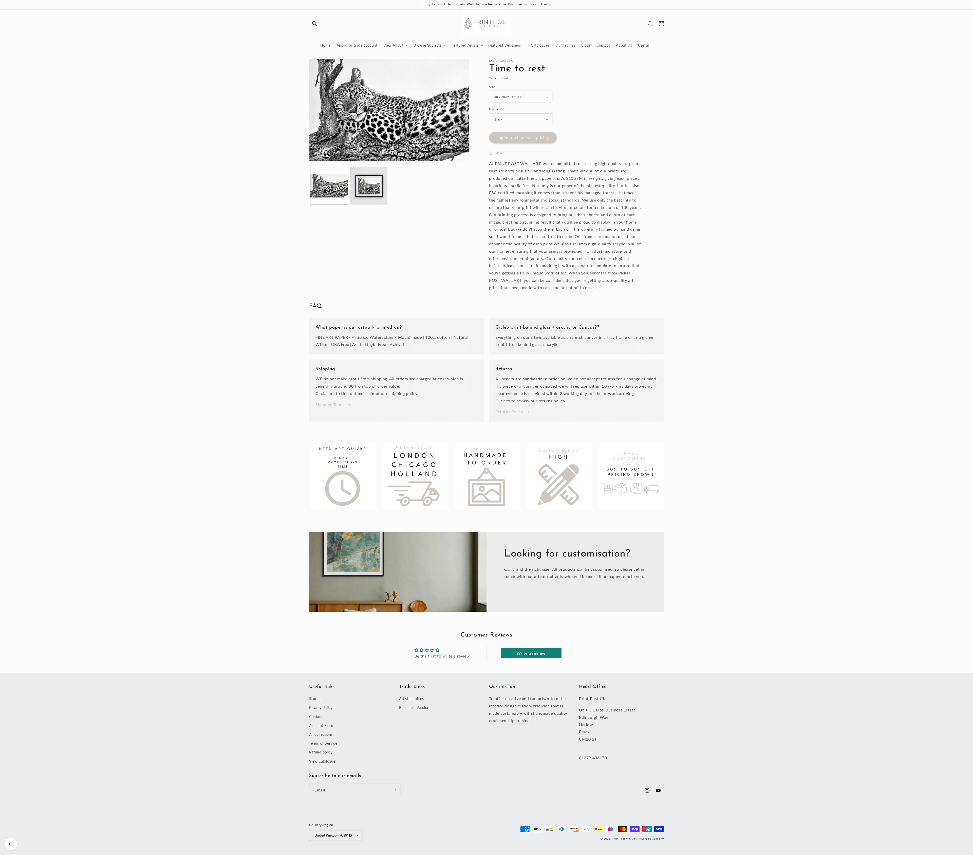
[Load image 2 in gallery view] (368, 186)
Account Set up (322, 725)
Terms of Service (323, 743)
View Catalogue (322, 761)
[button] (314, 23)
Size (492, 87)
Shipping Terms (329, 404)
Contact (316, 716)
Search (315, 699)
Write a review (530, 653)
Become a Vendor (414, 707)
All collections (321, 734)
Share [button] (499, 153)
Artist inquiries (411, 699)
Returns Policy (509, 411)
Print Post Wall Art (624, 838)
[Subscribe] (394, 790)
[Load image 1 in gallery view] (329, 186)
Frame (493, 109)
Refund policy (321, 752)
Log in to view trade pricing (523, 137)
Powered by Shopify (651, 838)
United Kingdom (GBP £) (333, 835)
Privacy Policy (320, 707)
